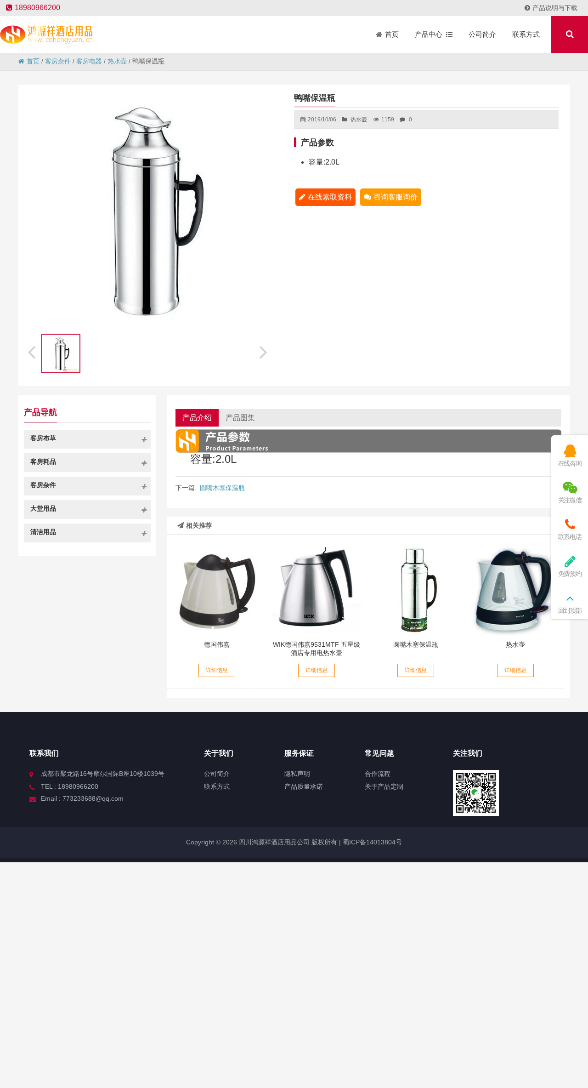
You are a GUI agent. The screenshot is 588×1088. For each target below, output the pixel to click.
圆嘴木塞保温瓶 (222, 487)
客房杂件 (58, 61)
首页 (33, 61)
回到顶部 (570, 610)
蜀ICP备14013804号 (371, 842)
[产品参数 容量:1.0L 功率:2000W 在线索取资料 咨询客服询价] (216, 589)
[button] (264, 351)
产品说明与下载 (554, 7)
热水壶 (117, 61)
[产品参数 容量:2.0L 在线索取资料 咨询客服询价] (415, 589)
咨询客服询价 (395, 197)
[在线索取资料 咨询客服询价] (316, 589)
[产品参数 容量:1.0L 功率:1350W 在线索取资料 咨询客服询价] (515, 589)
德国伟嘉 (217, 644)
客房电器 (89, 61)
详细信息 (217, 670)
